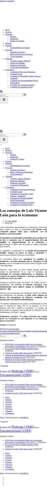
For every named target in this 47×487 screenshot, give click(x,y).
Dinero (19, 331)
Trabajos (8, 407)
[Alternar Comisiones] (42, 187)
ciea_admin (12, 221)
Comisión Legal (16, 74)
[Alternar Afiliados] (42, 177)
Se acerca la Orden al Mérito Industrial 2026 (21, 349)
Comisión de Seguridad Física (21, 87)
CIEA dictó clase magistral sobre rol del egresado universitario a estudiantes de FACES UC (23, 345)
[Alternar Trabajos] (42, 164)
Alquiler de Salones (17, 52)
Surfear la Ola (14, 333)
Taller (37, 371)
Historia (13, 37)
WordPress (24, 417)
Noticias (8, 32)
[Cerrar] (4, 99)
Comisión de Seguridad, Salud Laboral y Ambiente (25, 77)
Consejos (10, 329)
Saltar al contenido (7, 1)
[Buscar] (1, 92)
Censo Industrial (16, 56)
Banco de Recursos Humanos (21, 54)
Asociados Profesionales (19, 67)
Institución (14, 39)
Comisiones (9, 413)
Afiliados (8, 411)
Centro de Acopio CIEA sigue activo (19, 353)
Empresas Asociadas (18, 65)
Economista (34, 331)
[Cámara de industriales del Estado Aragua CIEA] (12, 26)
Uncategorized (15, 375)
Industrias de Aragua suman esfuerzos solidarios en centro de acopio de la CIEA (24, 361)
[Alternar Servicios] (42, 168)
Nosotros (8, 402)
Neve (2, 417)
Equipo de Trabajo (17, 41)
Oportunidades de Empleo (20, 48)
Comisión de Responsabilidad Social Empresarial (24, 82)
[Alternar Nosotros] (42, 153)
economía (26, 331)
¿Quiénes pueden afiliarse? (20, 61)
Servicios (8, 409)
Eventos (8, 43)
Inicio (7, 30)
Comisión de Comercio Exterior (22, 85)
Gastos (41, 331)
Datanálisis (13, 331)
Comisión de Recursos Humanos (22, 72)
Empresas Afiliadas (17, 63)
